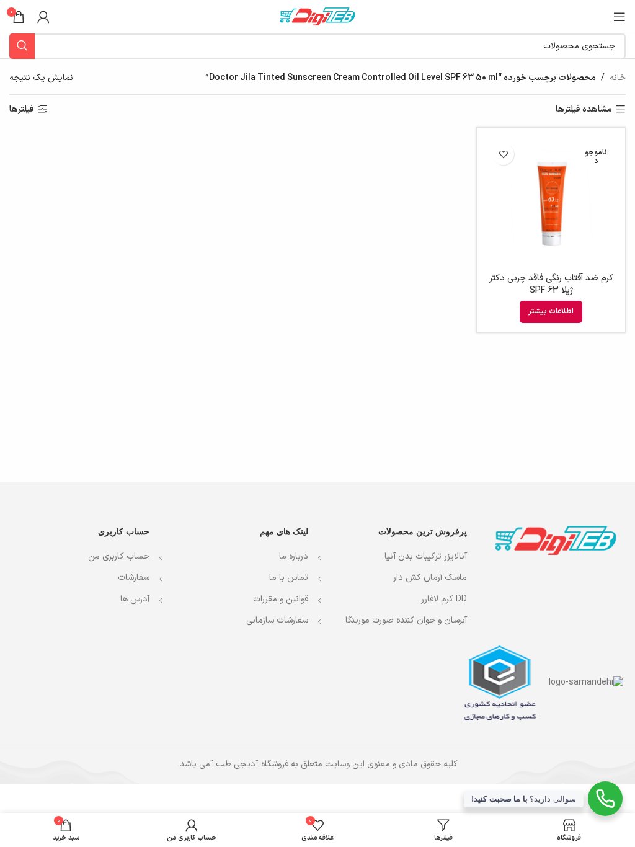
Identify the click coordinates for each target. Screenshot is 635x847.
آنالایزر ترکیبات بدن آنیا (425, 557)
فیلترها (21, 109)
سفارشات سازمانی (276, 620)
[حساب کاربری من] (43, 16)
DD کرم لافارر (444, 599)
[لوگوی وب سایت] (317, 15)
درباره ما (292, 556)
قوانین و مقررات (280, 599)
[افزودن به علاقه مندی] (503, 154)
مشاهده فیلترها (584, 109)
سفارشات (133, 577)
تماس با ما (288, 577)
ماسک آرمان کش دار (430, 578)
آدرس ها (134, 599)
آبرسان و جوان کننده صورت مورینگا (406, 620)
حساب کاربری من (118, 556)
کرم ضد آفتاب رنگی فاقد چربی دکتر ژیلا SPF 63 (551, 284)
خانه (618, 77)
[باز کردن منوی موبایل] (619, 16)
